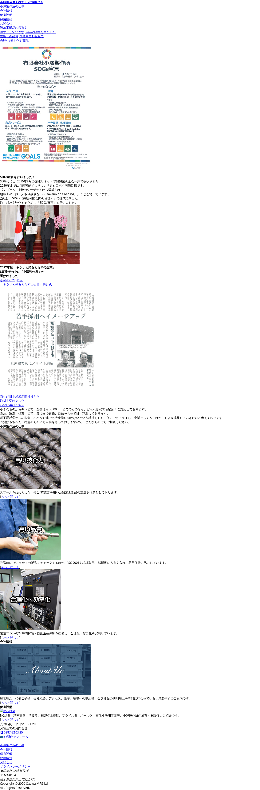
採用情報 (6, 19)
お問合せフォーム (16, 737)
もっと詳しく (10, 497)
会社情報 (6, 11)
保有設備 (6, 15)
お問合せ (6, 23)
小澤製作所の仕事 (12, 6)
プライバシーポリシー (15, 766)
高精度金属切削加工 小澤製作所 (21, 2)
